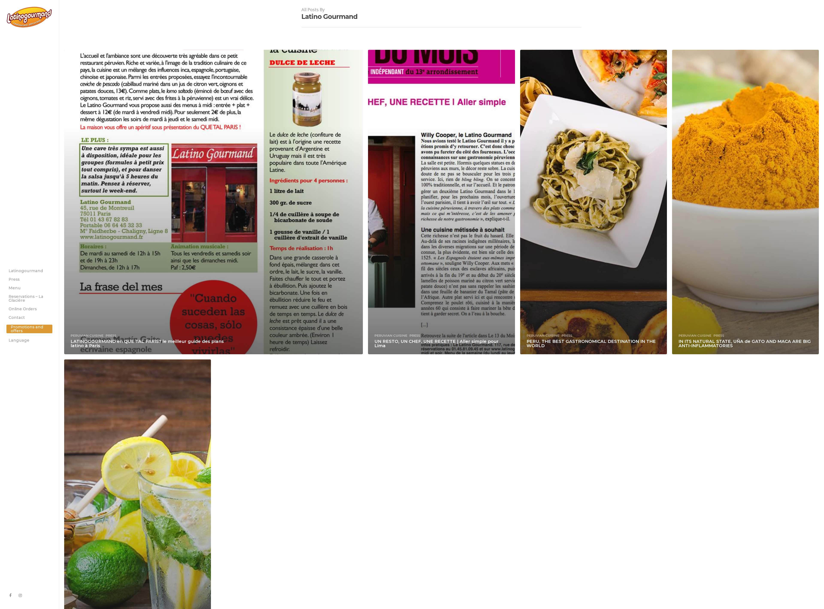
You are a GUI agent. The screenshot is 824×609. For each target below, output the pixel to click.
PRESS (111, 335)
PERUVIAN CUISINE (87, 335)
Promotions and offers (27, 329)
